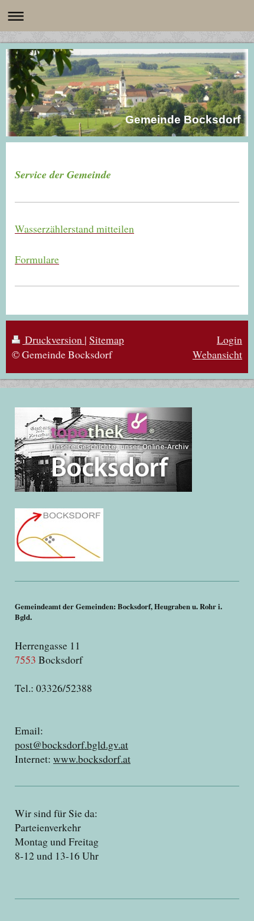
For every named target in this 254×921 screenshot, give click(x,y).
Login (229, 339)
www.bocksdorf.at (92, 759)
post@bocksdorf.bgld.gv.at (71, 744)
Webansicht (217, 354)
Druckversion (53, 339)
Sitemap (106, 339)
